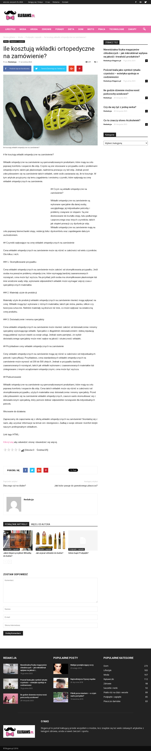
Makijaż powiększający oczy (81, 665)
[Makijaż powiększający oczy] (60, 669)
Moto (90, 29)
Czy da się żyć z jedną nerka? (120, 107)
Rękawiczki (109, 679)
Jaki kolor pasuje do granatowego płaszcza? (76, 485)
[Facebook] (136, 2)
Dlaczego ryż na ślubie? (14, 485)
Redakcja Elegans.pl (112, 60)
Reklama (56, 2)
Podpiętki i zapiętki (17, 41)
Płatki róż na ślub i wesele (116, 692)
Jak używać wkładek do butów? (49, 553)
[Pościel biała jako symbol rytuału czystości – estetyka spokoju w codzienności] (10, 684)
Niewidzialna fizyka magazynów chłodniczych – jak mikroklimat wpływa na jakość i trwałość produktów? (125, 53)
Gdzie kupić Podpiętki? (78, 553)
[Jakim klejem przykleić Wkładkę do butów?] (18, 540)
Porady (59, 29)
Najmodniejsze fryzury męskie (82, 679)
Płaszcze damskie (112, 701)
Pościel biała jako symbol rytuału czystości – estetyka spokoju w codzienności (122, 73)
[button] (144, 29)
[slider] (12, 449)
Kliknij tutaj (8, 442)
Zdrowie (46, 29)
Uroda (34, 29)
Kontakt (65, 2)
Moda (23, 29)
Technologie (116, 29)
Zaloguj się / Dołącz (35, 2)
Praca (101, 29)
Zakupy (132, 29)
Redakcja (12, 62)
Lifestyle (10, 29)
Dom (80, 29)
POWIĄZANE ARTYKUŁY (16, 524)
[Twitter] (145, 2)
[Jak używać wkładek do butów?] (50, 540)
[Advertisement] (94, 14)
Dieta (71, 29)
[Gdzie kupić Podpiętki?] (83, 540)
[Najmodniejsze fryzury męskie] (60, 683)
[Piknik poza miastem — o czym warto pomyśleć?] (60, 697)
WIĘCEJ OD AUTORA (40, 524)
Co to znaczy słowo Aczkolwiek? (122, 120)
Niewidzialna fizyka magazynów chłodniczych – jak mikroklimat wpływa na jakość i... (33, 667)
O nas (47, 2)
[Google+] (140, 2)
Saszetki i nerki (111, 688)
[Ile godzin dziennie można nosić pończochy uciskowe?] (10, 698)
